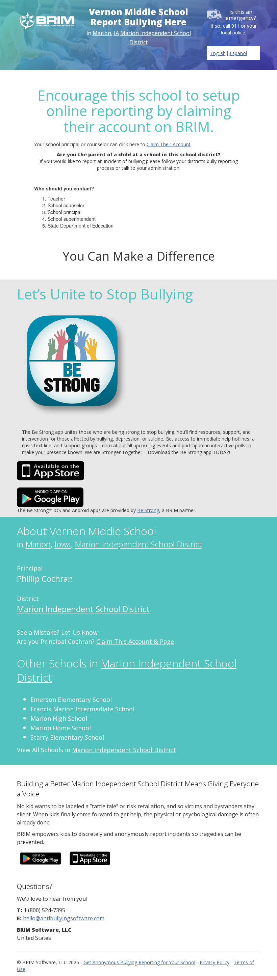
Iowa (62, 544)
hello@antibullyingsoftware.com (63, 918)
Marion (102, 33)
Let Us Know (79, 632)
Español (238, 53)
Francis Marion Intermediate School (82, 709)
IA (116, 33)
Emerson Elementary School (71, 699)
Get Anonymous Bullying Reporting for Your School (139, 962)
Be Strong (148, 510)
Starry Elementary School (67, 737)
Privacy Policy (214, 962)
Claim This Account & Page (135, 641)
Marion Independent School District (138, 544)
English (218, 53)
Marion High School (58, 718)
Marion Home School (60, 728)
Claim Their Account (169, 144)
